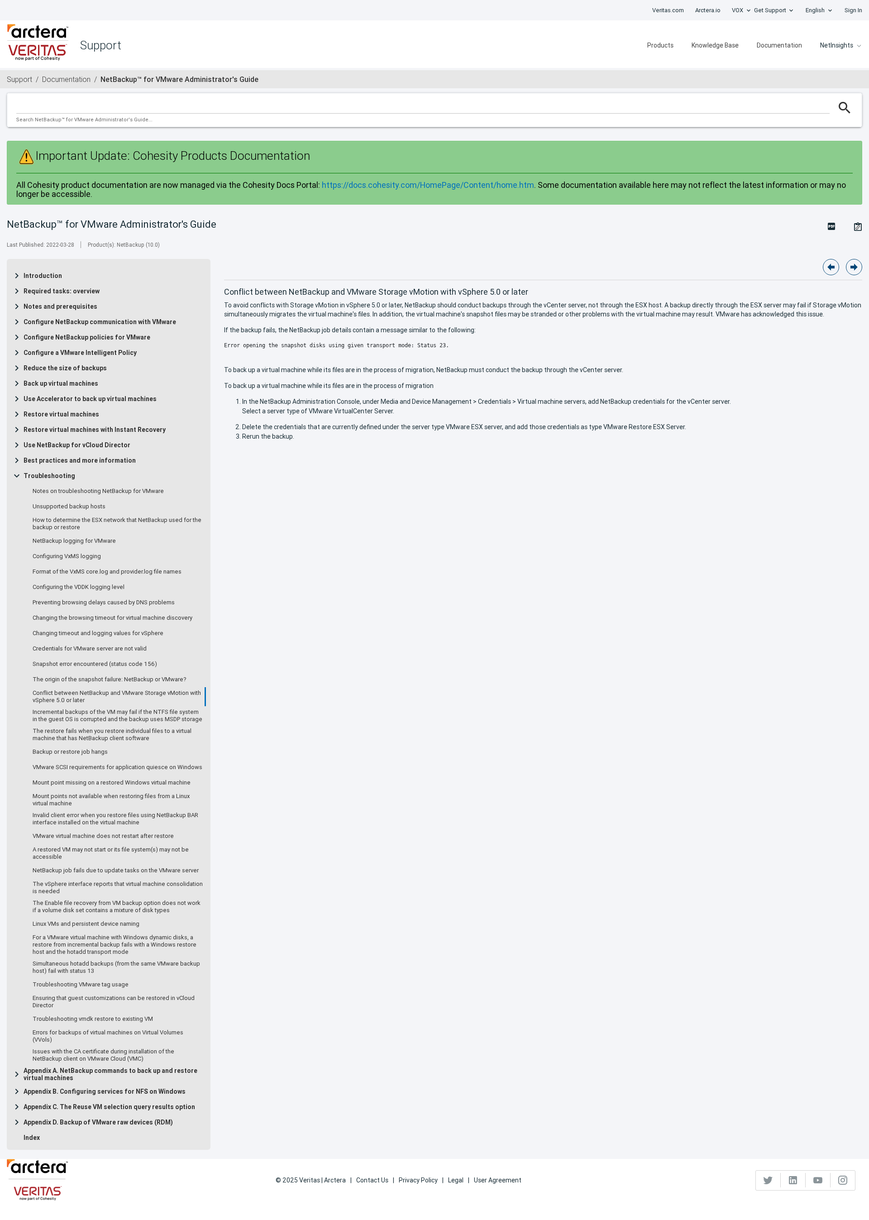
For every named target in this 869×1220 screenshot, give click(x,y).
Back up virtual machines (61, 383)
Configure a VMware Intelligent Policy (80, 352)
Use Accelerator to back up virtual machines (90, 398)
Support (19, 79)
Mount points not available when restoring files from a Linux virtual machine (111, 800)
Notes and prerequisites (60, 306)
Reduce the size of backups (65, 368)
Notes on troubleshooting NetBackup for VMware (98, 491)
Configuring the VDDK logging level (78, 587)
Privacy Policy (418, 1180)
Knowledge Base (715, 45)
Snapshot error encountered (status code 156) (95, 664)
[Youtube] (818, 1180)
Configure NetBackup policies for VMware (87, 337)
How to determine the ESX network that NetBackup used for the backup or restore (117, 524)
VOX (737, 10)
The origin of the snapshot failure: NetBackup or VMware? (109, 679)
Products (660, 45)
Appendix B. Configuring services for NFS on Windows (105, 1091)
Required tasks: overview (62, 291)
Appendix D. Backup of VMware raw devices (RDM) (98, 1122)
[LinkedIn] (793, 1180)
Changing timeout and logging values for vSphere (98, 633)
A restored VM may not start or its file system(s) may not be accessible (111, 853)
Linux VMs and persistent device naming (86, 924)
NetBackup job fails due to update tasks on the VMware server (116, 870)
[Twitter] (768, 1180)
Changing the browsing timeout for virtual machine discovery (112, 618)
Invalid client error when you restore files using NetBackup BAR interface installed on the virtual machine (115, 819)
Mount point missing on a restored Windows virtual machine (112, 782)
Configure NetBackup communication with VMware (100, 321)
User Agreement (497, 1180)
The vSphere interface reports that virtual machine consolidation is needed (118, 887)
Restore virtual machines (61, 414)
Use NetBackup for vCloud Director (77, 445)
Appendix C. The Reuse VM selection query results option (109, 1106)
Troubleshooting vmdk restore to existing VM (93, 1019)
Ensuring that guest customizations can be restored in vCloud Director (114, 1002)
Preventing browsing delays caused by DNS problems (104, 602)
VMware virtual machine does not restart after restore (103, 836)
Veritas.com (668, 10)
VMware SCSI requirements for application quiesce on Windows (117, 767)
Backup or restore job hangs (70, 752)
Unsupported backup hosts (69, 506)
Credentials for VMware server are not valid (90, 648)
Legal (455, 1180)
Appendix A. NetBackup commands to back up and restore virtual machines (110, 1074)
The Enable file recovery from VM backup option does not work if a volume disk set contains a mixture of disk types (117, 906)
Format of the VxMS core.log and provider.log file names (107, 571)
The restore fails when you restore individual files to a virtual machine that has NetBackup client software (112, 734)
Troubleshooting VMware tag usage (81, 984)
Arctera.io (708, 10)
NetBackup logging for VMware (74, 541)
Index (32, 1137)
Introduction (43, 275)
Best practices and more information (80, 460)
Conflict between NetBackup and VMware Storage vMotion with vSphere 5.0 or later (117, 696)
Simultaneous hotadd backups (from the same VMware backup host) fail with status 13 (116, 967)
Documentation (779, 45)
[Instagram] (843, 1180)
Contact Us (372, 1180)
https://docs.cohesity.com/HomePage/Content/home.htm (428, 185)
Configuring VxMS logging (67, 556)
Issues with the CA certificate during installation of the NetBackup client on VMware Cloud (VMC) (103, 1055)
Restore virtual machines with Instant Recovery (95, 429)
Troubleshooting (49, 475)
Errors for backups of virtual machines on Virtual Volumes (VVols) (108, 1036)
